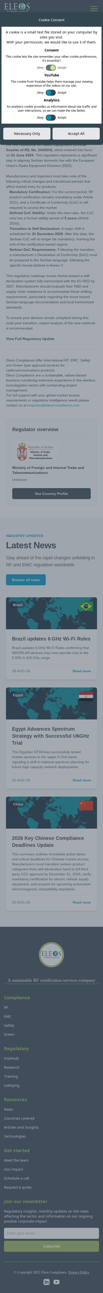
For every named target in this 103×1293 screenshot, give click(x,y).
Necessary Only (27, 133)
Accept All (76, 133)
